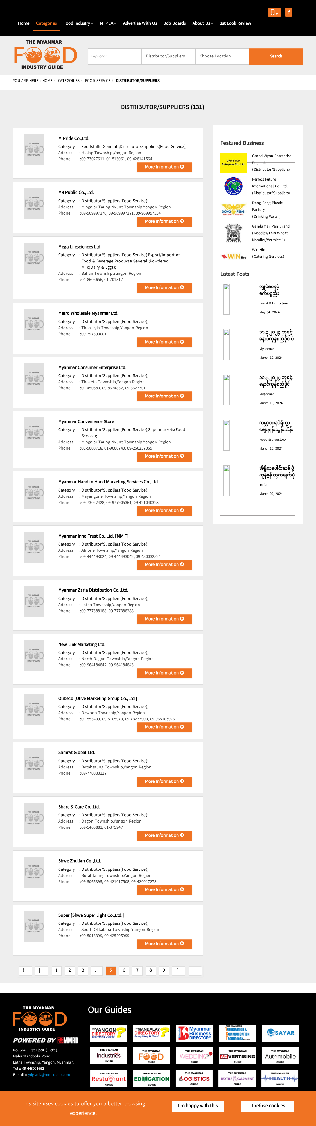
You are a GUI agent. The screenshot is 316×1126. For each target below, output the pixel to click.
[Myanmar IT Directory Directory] (237, 1033)
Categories (46, 24)
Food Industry (77, 24)
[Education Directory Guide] (152, 1078)
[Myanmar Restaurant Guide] (109, 1078)
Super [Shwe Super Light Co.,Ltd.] (91, 916)
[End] (195, 971)
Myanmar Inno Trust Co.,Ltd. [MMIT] (93, 537)
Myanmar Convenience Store (86, 422)
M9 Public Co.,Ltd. (76, 193)
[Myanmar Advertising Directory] (237, 1055)
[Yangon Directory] (109, 1033)
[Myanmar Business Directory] (194, 1033)
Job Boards (175, 24)
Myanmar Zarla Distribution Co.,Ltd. (93, 591)
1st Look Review (235, 24)
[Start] (25, 971)
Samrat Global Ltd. (76, 753)
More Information (162, 167)
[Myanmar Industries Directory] (109, 1055)
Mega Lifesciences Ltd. (80, 247)
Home (23, 24)
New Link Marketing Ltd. (82, 645)
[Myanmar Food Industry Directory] (152, 1055)
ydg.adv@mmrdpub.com (49, 1075)
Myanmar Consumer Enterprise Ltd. (92, 368)
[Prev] (41, 971)
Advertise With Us (140, 24)
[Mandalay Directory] (152, 1033)
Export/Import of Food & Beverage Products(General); (130, 258)
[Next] (178, 971)
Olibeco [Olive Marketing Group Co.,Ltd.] (97, 699)
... (97, 970)
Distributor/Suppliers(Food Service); (153, 147)
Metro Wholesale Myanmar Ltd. (88, 314)
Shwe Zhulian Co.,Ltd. (79, 861)
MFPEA (106, 24)
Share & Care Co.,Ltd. (79, 807)
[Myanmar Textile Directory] (237, 1078)
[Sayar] (280, 1033)
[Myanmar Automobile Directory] (280, 1055)
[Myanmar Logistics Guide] (194, 1078)
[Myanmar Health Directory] (280, 1078)
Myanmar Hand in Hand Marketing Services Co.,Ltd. (108, 482)
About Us (201, 24)
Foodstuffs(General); (100, 147)
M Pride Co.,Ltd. (73, 139)
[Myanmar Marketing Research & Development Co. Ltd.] (45, 1042)
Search (276, 56)
